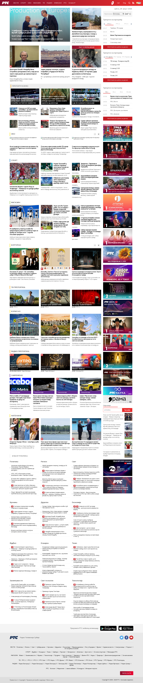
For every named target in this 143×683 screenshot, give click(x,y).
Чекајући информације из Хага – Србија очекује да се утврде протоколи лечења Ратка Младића (54, 533)
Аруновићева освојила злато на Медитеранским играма (89, 177)
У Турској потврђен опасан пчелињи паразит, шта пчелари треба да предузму (90, 219)
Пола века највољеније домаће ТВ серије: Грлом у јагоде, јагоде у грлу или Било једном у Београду (54, 148)
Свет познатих (47, 580)
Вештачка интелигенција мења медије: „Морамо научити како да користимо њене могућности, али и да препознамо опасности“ (86, 595)
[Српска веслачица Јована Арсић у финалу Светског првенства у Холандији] (76, 191)
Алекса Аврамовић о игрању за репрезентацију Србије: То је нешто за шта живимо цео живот (55, 572)
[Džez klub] (117, 290)
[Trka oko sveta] (117, 132)
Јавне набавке (71, 668)
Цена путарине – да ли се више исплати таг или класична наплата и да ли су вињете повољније (85, 101)
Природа (100, 655)
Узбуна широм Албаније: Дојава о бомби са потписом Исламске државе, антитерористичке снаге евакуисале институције (54, 473)
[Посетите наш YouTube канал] (131, 637)
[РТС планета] (112, 3)
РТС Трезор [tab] (117, 57)
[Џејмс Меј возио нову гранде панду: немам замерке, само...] (90, 386)
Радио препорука (20, 351)
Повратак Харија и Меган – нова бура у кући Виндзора (24, 442)
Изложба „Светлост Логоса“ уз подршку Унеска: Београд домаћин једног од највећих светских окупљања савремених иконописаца (54, 274)
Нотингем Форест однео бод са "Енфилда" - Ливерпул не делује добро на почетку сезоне (24, 188)
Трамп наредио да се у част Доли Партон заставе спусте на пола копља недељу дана (54, 596)
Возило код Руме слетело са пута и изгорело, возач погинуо (22, 531)
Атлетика (80, 652)
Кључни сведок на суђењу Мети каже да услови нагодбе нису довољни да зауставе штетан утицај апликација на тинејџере (86, 602)
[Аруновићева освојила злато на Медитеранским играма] (76, 179)
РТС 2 (30, 660)
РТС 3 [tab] (126, 24)
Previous (104, 24)
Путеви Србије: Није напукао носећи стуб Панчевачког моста (55, 507)
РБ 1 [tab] (106, 92)
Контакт (53, 668)
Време (99, 647)
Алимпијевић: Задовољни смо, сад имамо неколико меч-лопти (55, 554)
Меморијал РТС (112, 652)
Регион (44, 461)
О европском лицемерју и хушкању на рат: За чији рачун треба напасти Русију (86, 147)
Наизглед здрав (74, 657)
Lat (118, 3)
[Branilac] (117, 167)
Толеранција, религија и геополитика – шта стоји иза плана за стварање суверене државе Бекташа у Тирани (55, 487)
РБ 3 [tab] (121, 92)
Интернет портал (91, 668)
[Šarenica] (117, 342)
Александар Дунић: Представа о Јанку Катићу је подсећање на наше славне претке (53, 608)
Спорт (23, 3)
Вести (16, 3)
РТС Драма (60, 660)
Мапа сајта (126, 673)
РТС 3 (35, 660)
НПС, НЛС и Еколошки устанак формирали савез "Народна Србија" (22, 474)
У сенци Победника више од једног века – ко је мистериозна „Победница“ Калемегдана (23, 601)
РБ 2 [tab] (114, 92)
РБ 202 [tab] (128, 92)
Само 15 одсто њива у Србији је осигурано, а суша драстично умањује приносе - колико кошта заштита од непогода (85, 522)
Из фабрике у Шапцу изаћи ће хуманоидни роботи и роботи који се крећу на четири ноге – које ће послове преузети (24, 231)
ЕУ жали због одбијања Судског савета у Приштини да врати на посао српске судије (23, 480)
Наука (93, 655)
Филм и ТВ (85, 655)
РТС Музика (108, 660)
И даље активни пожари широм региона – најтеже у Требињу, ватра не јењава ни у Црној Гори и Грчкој (54, 494)
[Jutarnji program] (117, 202)
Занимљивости (16, 580)
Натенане (16, 415)
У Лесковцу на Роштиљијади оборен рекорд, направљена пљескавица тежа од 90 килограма (24, 608)
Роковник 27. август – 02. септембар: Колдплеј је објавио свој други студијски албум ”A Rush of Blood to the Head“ (23, 273)
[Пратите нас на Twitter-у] (122, 637)
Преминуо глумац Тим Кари (50, 591)
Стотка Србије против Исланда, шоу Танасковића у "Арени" (53, 566)
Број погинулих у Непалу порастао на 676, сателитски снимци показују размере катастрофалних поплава (28, 123)
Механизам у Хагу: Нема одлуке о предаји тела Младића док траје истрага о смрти (59, 110)
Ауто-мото (88, 652)
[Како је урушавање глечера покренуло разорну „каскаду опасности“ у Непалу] (76, 209)
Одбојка (55, 652)
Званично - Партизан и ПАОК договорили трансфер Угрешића (91, 165)
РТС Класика (79, 660)
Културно (16, 245)
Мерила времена (77, 647)
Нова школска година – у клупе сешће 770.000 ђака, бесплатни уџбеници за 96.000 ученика (55, 526)
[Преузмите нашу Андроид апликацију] (108, 628)
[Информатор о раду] (117, 485)
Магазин (37, 3)
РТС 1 (24, 660)
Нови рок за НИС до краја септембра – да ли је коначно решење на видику (28, 109)
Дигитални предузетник (112, 655)
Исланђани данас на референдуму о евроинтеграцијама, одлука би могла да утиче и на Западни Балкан (91, 111)
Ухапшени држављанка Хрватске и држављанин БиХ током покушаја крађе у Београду (24, 525)
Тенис (74, 543)
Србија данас (41, 647)
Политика (14, 461)
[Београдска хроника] (117, 237)
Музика (39, 655)
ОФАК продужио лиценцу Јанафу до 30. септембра (54, 466)
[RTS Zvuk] (117, 308)
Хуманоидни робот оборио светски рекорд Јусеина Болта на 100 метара (66, 398)
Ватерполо (71, 652)
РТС (65, 3)
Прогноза (108, 14)
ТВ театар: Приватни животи (81, 304)
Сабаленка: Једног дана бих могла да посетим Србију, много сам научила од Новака (86, 548)
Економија (76, 502)
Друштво (44, 502)
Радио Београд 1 (24, 664)
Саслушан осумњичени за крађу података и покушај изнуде (22, 507)
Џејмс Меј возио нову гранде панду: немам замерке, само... (88, 398)
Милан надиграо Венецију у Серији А (25, 571)
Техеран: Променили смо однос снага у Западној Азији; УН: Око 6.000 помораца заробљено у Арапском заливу (60, 123)
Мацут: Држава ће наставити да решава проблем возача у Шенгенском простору (23, 492)
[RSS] (133, 3)
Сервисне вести (108, 647)
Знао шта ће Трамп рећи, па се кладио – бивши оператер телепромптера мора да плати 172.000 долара (62, 210)
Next (131, 24)
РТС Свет (42, 660)
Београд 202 (63, 664)
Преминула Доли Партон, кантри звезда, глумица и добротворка (53, 602)
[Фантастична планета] (117, 185)
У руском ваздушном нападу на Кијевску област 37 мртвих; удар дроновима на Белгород (84, 71)
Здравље (77, 655)
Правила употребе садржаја (35, 680)
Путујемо (57, 655)
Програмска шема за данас (117, 47)
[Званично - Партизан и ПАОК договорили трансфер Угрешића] (76, 167)
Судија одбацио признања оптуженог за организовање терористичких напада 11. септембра (90, 123)
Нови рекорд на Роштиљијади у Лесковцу (24, 596)
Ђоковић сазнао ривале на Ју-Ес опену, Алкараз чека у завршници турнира (85, 566)
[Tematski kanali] (117, 395)
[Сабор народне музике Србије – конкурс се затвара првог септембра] (76, 233)
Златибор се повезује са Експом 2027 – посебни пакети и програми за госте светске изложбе (85, 339)
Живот (21, 655)
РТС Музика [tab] (126, 57)
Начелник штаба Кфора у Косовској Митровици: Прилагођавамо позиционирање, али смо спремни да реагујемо (22, 468)
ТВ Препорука (18, 287)
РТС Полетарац (119, 660)
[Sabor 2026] (117, 273)
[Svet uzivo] (117, 220)
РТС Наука (51, 660)
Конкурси (80, 668)
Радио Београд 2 (37, 664)
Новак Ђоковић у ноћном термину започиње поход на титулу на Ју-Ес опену (61, 167)
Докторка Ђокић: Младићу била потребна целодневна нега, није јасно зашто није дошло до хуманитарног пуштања (24, 72)
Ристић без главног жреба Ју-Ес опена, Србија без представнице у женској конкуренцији (86, 560)
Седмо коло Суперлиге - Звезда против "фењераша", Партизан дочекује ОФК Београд (23, 565)
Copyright (22, 680)
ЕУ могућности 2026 (71, 648)
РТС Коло (89, 660)
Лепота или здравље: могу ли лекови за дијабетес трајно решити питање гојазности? (23, 366)
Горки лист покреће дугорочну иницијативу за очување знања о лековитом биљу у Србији (55, 339)
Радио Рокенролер (89, 664)
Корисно (15, 311)
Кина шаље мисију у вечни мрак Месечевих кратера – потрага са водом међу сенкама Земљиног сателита (43, 399)
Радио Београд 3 (51, 664)
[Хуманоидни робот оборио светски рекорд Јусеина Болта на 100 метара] (67, 386)
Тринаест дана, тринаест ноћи (51, 303)
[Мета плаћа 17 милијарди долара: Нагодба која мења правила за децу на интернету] (20, 386)
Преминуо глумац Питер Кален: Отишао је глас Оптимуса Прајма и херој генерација (54, 586)
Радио (49, 3)
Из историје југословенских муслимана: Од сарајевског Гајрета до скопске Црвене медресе (24, 148)
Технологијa (77, 580)
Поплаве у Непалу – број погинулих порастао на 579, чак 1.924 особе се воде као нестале (86, 494)
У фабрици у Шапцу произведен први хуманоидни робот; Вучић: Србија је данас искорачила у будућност (37, 31)
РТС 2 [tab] (118, 24)
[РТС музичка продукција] (117, 468)
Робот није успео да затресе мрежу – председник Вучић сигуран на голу (61, 224)
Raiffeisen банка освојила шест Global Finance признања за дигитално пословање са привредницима (24, 339)
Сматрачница (119, 647)
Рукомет (63, 652)
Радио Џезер (125, 664)
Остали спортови (99, 652)
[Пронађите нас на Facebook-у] (126, 637)
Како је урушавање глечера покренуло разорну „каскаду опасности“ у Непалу (91, 207)
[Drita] (117, 360)
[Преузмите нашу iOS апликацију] (125, 628)
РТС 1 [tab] (109, 24)
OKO (29, 3)
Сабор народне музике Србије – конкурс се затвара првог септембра (91, 231)
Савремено (17, 375)
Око (13, 134)
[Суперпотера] (117, 150)
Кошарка (45, 543)
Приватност (14, 680)
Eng (124, 3)
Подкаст (129, 647)
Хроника (13, 502)
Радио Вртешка (114, 664)
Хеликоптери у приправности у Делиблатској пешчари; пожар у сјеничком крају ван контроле (84, 34)
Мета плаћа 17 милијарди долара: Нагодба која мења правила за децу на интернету (20, 398)
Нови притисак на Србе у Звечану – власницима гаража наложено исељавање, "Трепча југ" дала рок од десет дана (24, 486)
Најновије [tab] (107, 405)
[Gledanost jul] (117, 254)
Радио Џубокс (102, 664)
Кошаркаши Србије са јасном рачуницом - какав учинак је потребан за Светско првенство (23, 101)
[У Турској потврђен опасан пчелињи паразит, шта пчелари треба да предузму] (76, 221)
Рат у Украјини (90, 647)
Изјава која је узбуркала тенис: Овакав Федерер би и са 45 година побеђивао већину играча (85, 572)
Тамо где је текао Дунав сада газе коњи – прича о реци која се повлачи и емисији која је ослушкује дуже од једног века (55, 443)
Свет (74, 461)
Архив (71, 665)
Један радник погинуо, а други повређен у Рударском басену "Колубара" (53, 71)
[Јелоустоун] (117, 325)
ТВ (44, 3)
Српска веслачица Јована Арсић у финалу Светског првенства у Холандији (90, 189)
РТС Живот (69, 660)
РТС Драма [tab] (109, 57)
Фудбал (13, 543)
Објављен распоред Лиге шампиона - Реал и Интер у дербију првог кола (61, 180)
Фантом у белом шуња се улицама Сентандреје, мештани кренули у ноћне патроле (54, 480)
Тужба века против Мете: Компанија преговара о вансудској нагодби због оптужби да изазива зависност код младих (86, 615)
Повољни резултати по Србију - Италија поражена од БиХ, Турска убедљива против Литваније (54, 560)
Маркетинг (60, 668)
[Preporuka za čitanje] (117, 377)
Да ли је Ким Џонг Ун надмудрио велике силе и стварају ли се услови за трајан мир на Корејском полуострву (86, 443)
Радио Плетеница (75, 664)
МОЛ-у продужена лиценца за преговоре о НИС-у (86, 535)
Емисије (58, 3)
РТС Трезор (98, 660)
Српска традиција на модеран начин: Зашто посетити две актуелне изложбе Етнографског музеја (86, 273)
